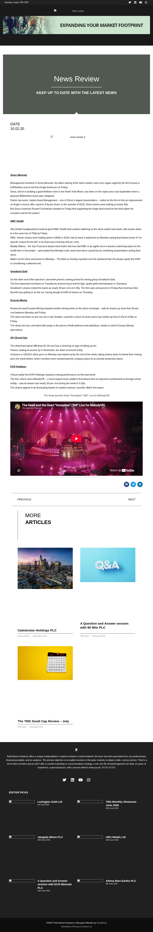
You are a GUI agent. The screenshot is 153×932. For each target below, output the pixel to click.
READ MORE (108, 767)
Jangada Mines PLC (50, 837)
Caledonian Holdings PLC (37, 630)
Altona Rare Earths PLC (121, 880)
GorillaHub (102, 923)
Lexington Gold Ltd (50, 801)
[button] (74, 42)
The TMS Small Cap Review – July (43, 721)
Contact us (87, 926)
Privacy (76, 926)
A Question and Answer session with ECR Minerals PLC (55, 884)
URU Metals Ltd (116, 837)
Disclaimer (66, 926)
